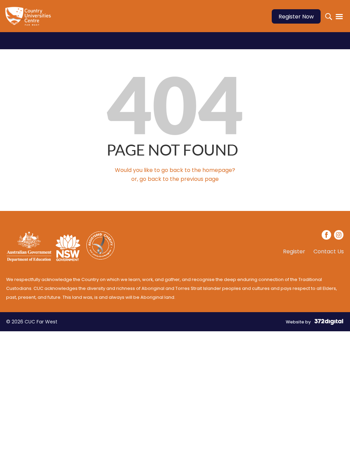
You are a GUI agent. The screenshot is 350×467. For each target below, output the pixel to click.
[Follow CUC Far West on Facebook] (326, 236)
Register (294, 251)
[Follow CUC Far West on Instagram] (339, 236)
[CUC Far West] (30, 20)
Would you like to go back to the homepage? (175, 170)
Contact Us (328, 251)
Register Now (296, 17)
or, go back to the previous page (175, 179)
